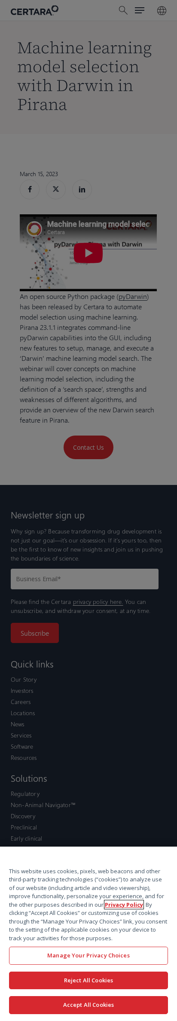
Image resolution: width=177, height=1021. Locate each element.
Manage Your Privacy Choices (88, 955)
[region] (88, 934)
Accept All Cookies (88, 1005)
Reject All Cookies (88, 980)
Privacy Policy (124, 904)
